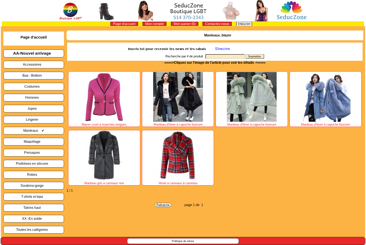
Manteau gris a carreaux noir (104, 183)
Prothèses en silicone (34, 163)
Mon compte (154, 24)
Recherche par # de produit (185, 56)
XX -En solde (33, 218)
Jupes (34, 108)
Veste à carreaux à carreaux (178, 183)
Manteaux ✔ (33, 130)
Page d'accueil (124, 24)
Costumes (33, 86)
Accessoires (34, 64)
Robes (33, 174)
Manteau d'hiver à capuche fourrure (178, 124)
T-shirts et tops (33, 196)
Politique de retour (183, 241)
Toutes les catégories (33, 229)
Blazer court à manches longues (104, 124)
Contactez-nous (217, 24)
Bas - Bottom (33, 75)
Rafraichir (163, 205)
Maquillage (34, 141)
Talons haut (33, 207)
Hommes (33, 97)
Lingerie (34, 119)
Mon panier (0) (184, 24)
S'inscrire (222, 49)
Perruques (33, 152)
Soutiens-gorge (34, 185)
